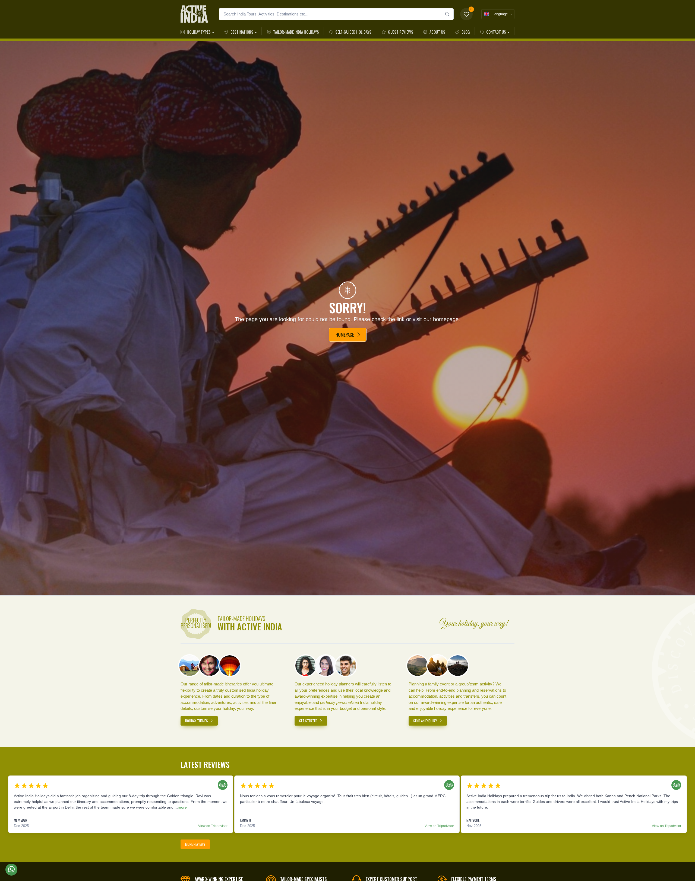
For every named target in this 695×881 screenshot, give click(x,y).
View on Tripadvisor (213, 826)
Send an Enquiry (425, 720)
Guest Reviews (400, 32)
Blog (466, 32)
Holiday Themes (197, 720)
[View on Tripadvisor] (221, 786)
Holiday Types (199, 32)
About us (437, 32)
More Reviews (195, 844)
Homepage (345, 334)
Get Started (308, 720)
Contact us (496, 32)
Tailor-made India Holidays (296, 32)
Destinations (241, 32)
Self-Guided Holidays (353, 32)
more (182, 807)
